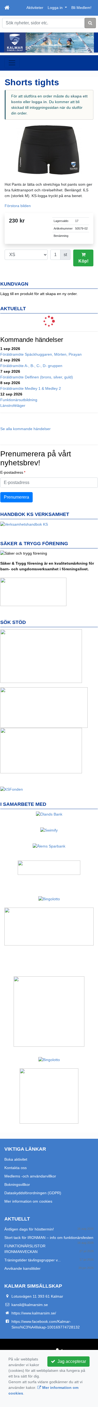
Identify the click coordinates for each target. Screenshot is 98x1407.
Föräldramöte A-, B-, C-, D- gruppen (31, 366)
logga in (39, 102)
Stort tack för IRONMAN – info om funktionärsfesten (48, 1237)
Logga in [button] (56, 7)
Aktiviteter (34, 7)
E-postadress (11, 472)
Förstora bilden (18, 206)
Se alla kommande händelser (25, 429)
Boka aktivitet (15, 1159)
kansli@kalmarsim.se (29, 1305)
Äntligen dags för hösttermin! (29, 1229)
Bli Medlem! (81, 7)
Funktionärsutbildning (18, 400)
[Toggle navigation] (12, 62)
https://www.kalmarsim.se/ (33, 1313)
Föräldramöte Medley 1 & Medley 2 (30, 388)
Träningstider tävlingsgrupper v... (32, 1260)
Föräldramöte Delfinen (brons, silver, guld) (36, 377)
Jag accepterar (70, 1361)
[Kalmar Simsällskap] (49, 42)
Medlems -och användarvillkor (30, 1176)
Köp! (83, 261)
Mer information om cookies (28, 1201)
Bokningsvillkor (17, 1184)
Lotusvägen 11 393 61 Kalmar (37, 1296)
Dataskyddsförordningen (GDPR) (32, 1193)
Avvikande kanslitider (22, 1268)
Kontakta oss (15, 1168)
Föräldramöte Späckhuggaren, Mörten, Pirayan (41, 354)
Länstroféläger (12, 405)
